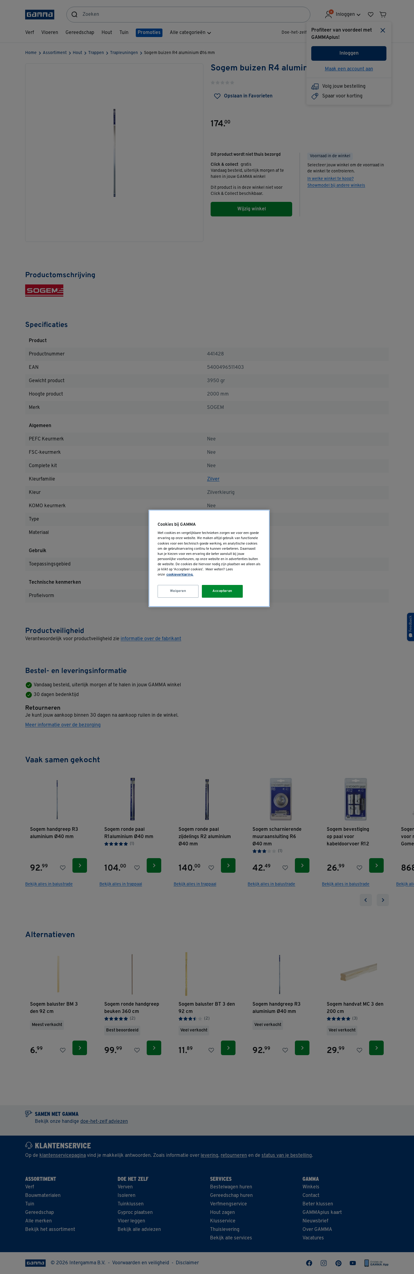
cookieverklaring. (179, 574)
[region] (209, 558)
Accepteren (222, 591)
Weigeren (178, 591)
